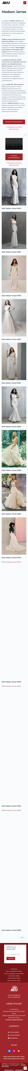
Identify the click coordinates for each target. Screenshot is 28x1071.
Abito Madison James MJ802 (11, 514)
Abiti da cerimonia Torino (14, 971)
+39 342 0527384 (15, 1035)
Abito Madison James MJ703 (11, 682)
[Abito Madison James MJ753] (14, 536)
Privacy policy (9, 1070)
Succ (22, 937)
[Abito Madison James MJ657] (14, 230)
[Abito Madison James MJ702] (14, 744)
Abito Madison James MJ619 (11, 339)
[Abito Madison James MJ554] (14, 405)
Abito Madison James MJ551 (11, 383)
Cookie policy (19, 1070)
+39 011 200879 (14, 1032)
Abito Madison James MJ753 (11, 557)
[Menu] (24, 2)
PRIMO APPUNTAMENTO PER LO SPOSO (14, 1058)
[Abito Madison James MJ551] (14, 361)
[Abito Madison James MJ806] (14, 448)
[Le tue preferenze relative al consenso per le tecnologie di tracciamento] (25, 1068)
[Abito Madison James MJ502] (14, 186)
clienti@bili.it (13, 1038)
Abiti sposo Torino (14, 976)
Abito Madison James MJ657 (11, 252)
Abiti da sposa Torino (14, 980)
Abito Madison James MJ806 (11, 470)
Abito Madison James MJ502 (11, 208)
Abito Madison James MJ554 (11, 426)
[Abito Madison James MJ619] (14, 317)
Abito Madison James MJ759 (11, 295)
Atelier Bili (14, 969)
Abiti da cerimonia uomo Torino (14, 973)
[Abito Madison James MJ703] (14, 620)
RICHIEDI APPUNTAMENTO (14, 122)
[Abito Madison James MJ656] (14, 868)
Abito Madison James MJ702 (11, 806)
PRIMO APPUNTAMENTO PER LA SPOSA (14, 1056)
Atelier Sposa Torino (14, 978)
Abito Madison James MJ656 (11, 930)
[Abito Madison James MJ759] (14, 274)
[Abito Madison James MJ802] (14, 492)
